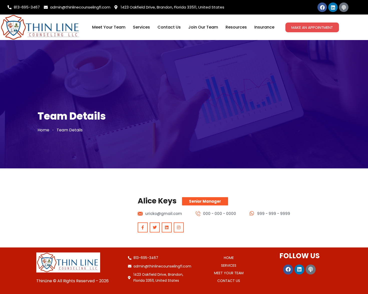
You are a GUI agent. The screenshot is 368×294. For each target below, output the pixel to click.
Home (43, 130)
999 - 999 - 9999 (273, 213)
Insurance (264, 27)
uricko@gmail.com (163, 213)
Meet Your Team (108, 27)
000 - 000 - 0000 (219, 213)
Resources (236, 27)
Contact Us (169, 27)
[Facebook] (322, 7)
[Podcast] (343, 7)
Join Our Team (203, 27)
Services (141, 27)
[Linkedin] (333, 7)
